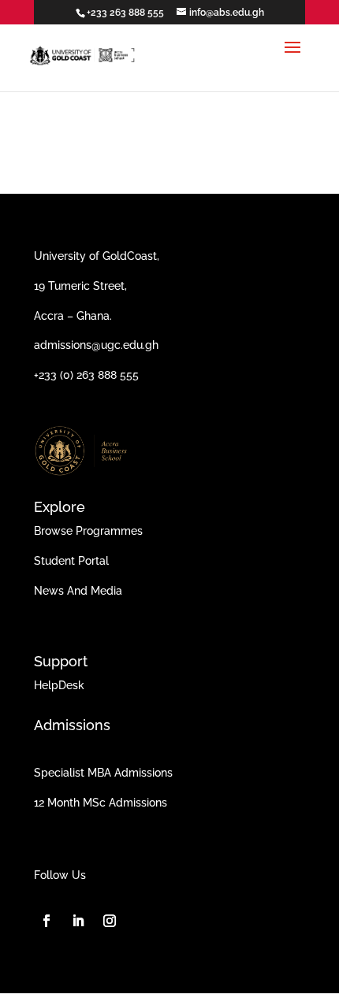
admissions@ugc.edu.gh (96, 345)
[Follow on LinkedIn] (78, 920)
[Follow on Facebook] (46, 920)
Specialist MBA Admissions (103, 772)
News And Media (78, 590)
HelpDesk (59, 685)
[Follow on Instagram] (109, 920)
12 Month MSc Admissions (100, 802)
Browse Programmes (88, 531)
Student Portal (71, 560)
